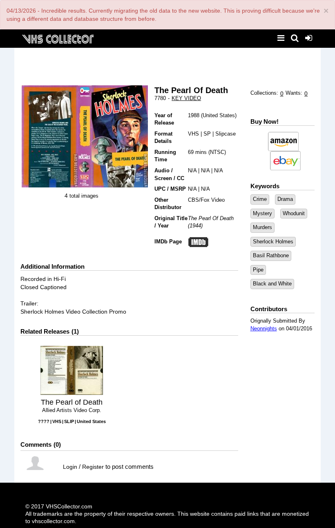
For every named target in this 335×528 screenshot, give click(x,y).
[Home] (57, 38)
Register (93, 466)
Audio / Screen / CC (169, 174)
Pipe (258, 270)
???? (43, 421)
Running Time (165, 156)
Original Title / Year (171, 222)
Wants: (294, 93)
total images (83, 196)
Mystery (262, 213)
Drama (285, 199)
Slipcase (225, 134)
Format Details (163, 138)
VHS (193, 134)
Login (70, 466)
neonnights (263, 328)
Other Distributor (167, 204)
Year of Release (164, 119)
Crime (260, 199)
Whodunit (294, 213)
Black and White (272, 284)
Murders (262, 227)
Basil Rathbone (271, 255)
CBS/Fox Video (206, 200)
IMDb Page (168, 241)
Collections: (264, 93)
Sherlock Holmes (273, 241)
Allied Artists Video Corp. (71, 410)
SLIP (69, 421)
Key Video (186, 98)
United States (219, 115)
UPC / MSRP (170, 189)
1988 (193, 115)
